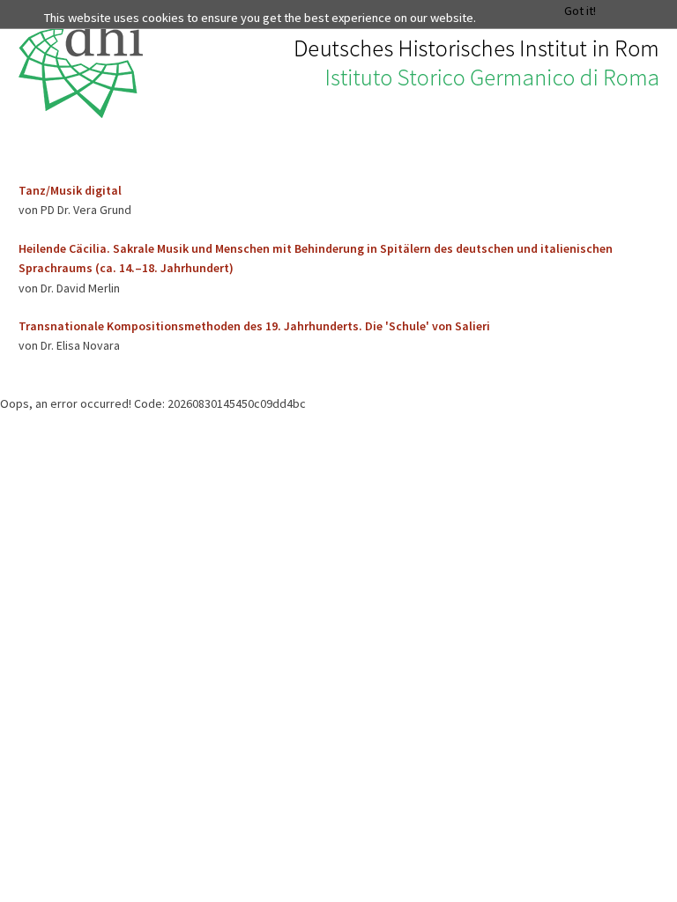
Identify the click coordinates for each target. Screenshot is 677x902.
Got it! (580, 11)
